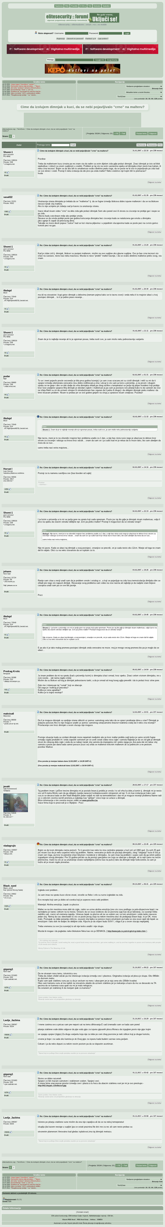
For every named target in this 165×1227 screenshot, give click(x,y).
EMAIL (88, 25)
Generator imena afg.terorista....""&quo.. (26, 86)
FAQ (67, 6)
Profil (6, 175)
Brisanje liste (157, 88)
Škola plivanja (88, 1223)
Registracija (61, 38)
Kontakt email (82, 1212)
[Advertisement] (82, 120)
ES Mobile (102, 25)
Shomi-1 (46, 430)
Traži (73, 145)
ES (101, 1219)
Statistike (106, 6)
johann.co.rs (12, 585)
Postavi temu (141, 133)
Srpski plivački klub (74, 1223)
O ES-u (83, 6)
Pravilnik (74, 6)
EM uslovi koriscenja (59, 1216)
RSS (94, 25)
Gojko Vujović (83, 1216)
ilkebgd (46, 534)
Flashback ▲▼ (91, 38)
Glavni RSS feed (68, 1219)
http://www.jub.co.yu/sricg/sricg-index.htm (126, 931)
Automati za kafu (60, 1223)
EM (98, 1219)
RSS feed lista (82, 1219)
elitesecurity (64, 25)
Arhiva (92, 1219)
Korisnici (97, 6)
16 (146, 99)
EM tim (110, 1216)
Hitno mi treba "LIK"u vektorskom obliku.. (26, 93)
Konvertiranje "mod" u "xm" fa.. (22, 89)
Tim (89, 6)
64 (152, 99)
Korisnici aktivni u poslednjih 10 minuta (19, 1193)
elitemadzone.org (8, 129)
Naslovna (59, 6)
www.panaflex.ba (90, 800)
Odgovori (152, 133)
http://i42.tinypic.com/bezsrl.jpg (52, 1085)
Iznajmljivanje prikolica (102, 1223)
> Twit (123, 133)
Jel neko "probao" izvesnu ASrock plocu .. (26, 88)
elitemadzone (78, 25)
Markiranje (141, 145)
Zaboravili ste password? (75, 38)
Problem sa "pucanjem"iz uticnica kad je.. (26, 91)
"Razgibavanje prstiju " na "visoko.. (24, 95)
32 (149, 99)
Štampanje (152, 145)
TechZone (21, 129)
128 (155, 99)
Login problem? (103, 38)
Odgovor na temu (154, 182)
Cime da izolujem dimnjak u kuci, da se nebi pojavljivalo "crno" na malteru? (54, 1162)
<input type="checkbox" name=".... (24, 84)
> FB (116, 133)
